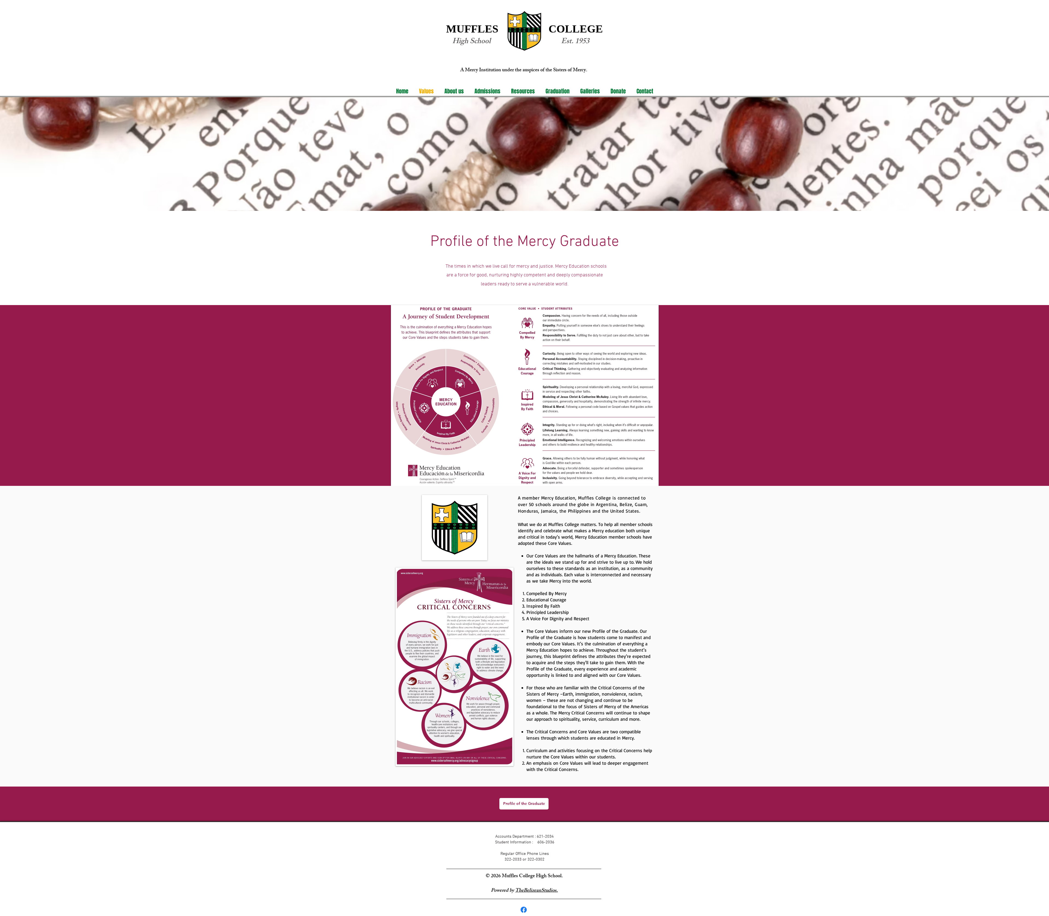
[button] (454, 91)
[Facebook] (524, 910)
